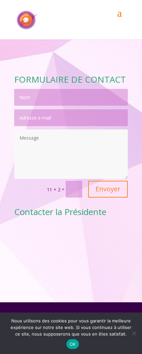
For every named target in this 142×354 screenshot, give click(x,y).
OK (73, 344)
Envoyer (108, 188)
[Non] (133, 333)
